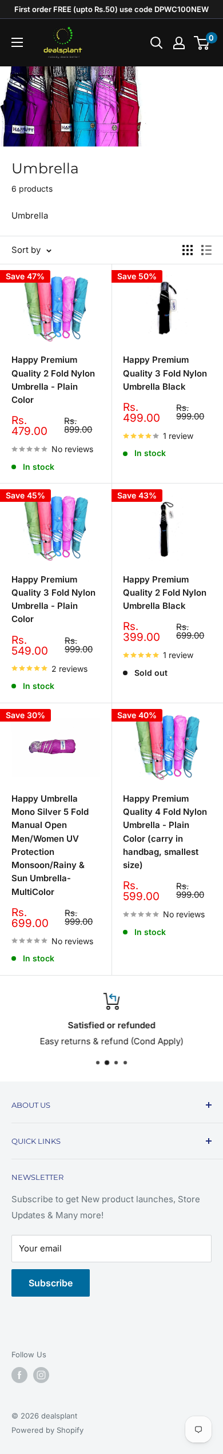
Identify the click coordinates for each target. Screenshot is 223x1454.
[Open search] (156, 43)
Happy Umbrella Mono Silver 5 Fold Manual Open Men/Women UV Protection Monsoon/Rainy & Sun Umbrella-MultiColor (50, 845)
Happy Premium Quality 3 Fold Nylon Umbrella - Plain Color (53, 599)
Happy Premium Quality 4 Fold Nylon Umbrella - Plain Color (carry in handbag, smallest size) (165, 831)
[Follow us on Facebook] (19, 1375)
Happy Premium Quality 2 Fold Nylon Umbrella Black (164, 593)
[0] (202, 43)
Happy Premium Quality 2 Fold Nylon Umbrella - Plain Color (53, 379)
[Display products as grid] (187, 250)
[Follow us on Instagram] (41, 1375)
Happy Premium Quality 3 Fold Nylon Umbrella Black (165, 373)
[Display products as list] (206, 250)
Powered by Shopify (47, 1430)
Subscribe (51, 1283)
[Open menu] (17, 42)
